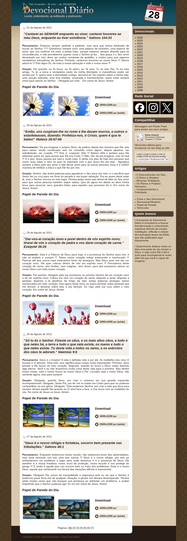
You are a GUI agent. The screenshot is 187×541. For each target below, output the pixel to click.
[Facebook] (139, 111)
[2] (73, 527)
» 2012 (139, 78)
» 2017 (139, 63)
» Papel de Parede (145, 204)
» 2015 (139, 69)
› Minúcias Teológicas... (148, 180)
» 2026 (139, 37)
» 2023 (139, 46)
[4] (81, 527)
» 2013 (139, 75)
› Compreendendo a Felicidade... (146, 191)
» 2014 (139, 72)
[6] (88, 527)
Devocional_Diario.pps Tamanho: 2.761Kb (155, 137)
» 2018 (139, 61)
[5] (84, 527)
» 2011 (139, 81)
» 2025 (139, 40)
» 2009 (139, 87)
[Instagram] (153, 111)
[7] (92, 527)
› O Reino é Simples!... (148, 177)
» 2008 (139, 90)
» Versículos (142, 207)
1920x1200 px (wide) (112, 424)
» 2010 (139, 84)
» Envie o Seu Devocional (149, 199)
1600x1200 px (108, 104)
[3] (77, 527)
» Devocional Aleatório (148, 201)
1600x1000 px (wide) (112, 112)
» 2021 (139, 52)
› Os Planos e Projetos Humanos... (148, 185)
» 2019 (139, 58)
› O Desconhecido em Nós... (151, 174)
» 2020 (139, 55)
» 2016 (139, 66)
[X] (166, 111)
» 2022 (139, 49)
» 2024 (139, 43)
